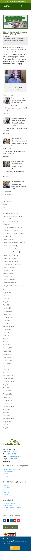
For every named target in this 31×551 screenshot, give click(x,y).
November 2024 (8, 357)
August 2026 (7, 293)
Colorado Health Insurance (12, 40)
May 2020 (6, 385)
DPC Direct (7, 494)
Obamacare (7, 276)
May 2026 (6, 302)
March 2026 (7, 308)
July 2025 (6, 332)
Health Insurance (8, 249)
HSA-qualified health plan (11, 264)
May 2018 (6, 428)
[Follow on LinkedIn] (11, 520)
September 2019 (8, 406)
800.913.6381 (9, 1)
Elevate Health (8, 471)
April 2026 (6, 305)
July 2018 (6, 425)
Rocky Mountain (9, 476)
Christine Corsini (11, 38)
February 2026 (7, 311)
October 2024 (7, 360)
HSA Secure (7, 487)
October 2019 (7, 403)
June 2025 (6, 336)
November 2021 (8, 376)
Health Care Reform (9, 246)
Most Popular (7, 273)
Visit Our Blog (10, 527)
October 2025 (7, 323)
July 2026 (6, 296)
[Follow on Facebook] (4, 520)
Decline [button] (6, 548)
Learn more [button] (6, 543)
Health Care (7, 240)
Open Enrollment (8, 283)
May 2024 (6, 372)
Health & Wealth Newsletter (12, 507)
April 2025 (6, 342)
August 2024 (7, 363)
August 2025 (7, 329)
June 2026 (6, 299)
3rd (4, 210)
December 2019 (8, 400)
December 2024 (8, 354)
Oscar (6, 474)
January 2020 (7, 397)
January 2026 (7, 314)
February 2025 (7, 348)
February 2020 (7, 394)
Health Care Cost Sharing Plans (13, 243)
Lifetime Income (8, 270)
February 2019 (7, 412)
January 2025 (7, 351)
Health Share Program (10, 255)
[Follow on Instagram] (18, 520)
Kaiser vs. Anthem (9, 267)
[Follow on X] (8, 520)
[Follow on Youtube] (14, 520)
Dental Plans (8, 505)
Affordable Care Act (9, 213)
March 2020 (7, 391)
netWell (6, 492)
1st (4, 204)
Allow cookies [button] (15, 548)
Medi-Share (7, 490)
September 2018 (8, 419)
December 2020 (8, 379)
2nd (4, 207)
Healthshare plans (9, 261)
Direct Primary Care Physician (12, 233)
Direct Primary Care (9, 230)
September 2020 (8, 382)
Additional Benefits (10, 510)
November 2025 (8, 320)
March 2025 (7, 345)
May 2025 (6, 339)
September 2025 (8, 326)
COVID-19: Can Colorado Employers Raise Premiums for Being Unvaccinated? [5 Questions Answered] (15, 34)
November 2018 (8, 416)
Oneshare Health (8, 280)
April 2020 (6, 388)
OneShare (7, 485)
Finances (6, 236)
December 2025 (8, 317)
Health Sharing (8, 258)
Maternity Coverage (10, 503)
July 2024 (6, 366)
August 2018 (7, 422)
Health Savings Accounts (11, 252)
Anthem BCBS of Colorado (12, 469)
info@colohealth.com (15, 456)
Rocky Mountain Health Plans (12, 286)
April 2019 (6, 409)
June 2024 (6, 369)
